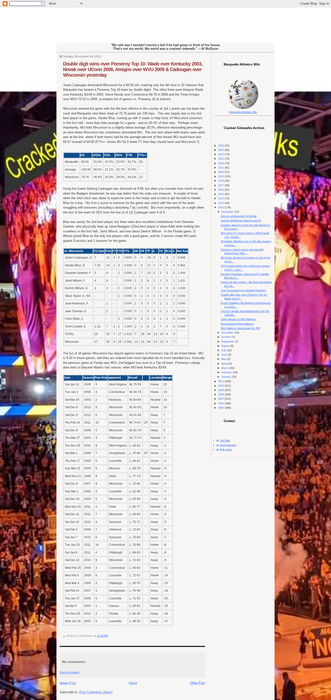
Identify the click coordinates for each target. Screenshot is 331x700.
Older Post (197, 683)
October (226, 336)
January (226, 376)
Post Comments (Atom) (95, 692)
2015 (221, 194)
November (227, 332)
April (224, 363)
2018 (221, 180)
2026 (221, 145)
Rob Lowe (226, 449)
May (224, 359)
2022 (221, 163)
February (227, 372)
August (225, 345)
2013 (221, 203)
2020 (221, 172)
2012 (221, 207)
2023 (221, 158)
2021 (221, 167)
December (227, 211)
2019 (221, 176)
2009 (221, 390)
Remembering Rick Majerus (237, 323)
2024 (221, 154)
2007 (221, 398)
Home (133, 683)
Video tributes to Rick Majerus (238, 319)
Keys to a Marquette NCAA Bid (239, 216)
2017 (221, 185)
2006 (221, 403)
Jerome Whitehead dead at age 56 (241, 220)
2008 (221, 394)
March (225, 367)
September (228, 341)
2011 (221, 381)
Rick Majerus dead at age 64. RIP (240, 328)
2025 (221, 149)
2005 (221, 407)
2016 (221, 189)
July (224, 350)
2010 (221, 385)
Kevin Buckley (228, 445)
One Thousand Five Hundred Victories (243, 290)
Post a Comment (69, 672)
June (224, 354)
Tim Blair (225, 440)
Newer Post (68, 683)
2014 (221, 198)
